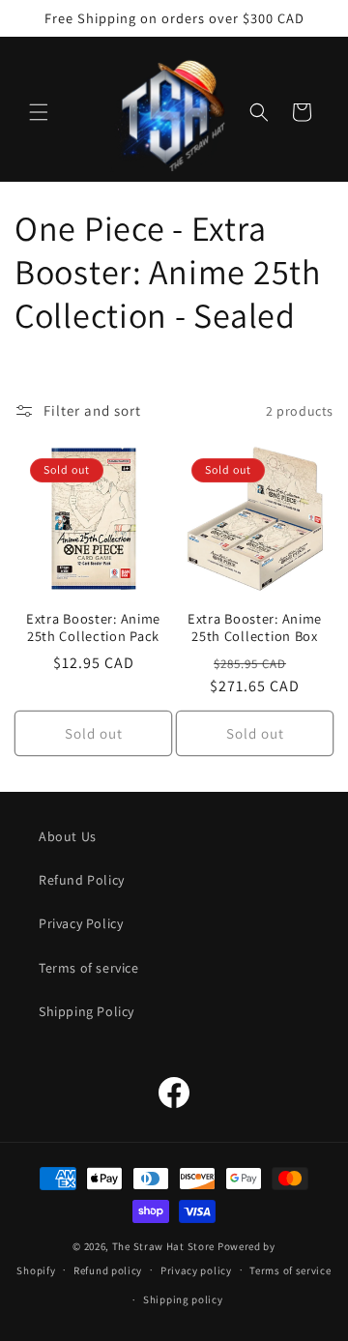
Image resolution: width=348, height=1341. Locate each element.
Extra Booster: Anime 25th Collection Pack (93, 627)
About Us (68, 836)
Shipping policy (183, 1299)
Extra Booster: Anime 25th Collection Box (255, 627)
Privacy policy (196, 1270)
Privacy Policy (81, 923)
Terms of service (89, 968)
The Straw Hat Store (163, 1246)
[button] (38, 112)
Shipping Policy (86, 1011)
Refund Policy (82, 880)
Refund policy (107, 1270)
